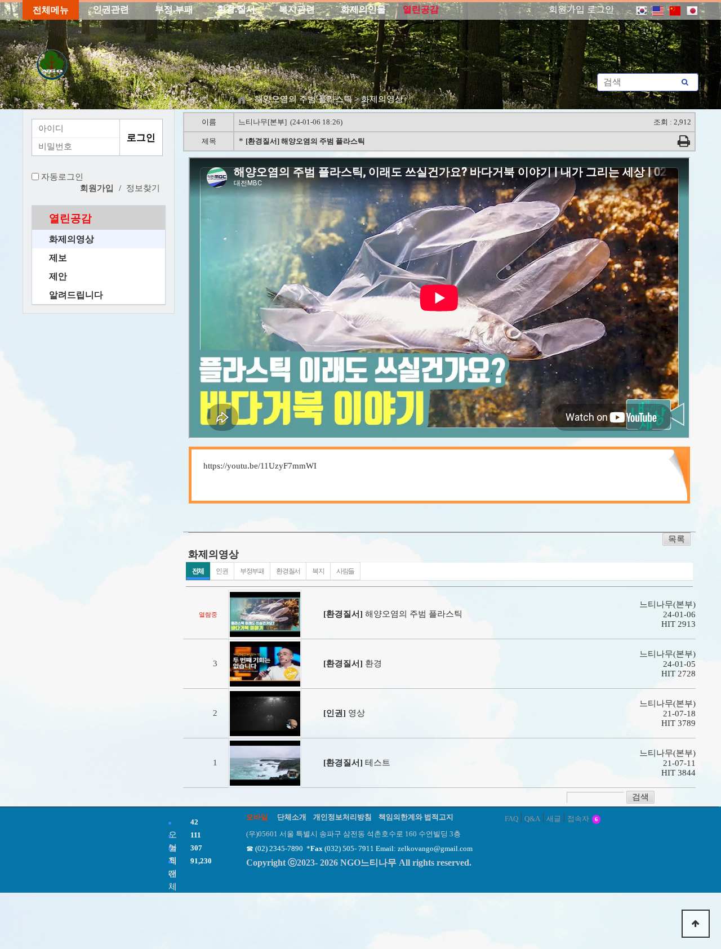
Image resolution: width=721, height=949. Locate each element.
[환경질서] (342, 613)
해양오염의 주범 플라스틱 (413, 613)
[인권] (333, 713)
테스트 (377, 762)
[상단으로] (696, 924)
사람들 (345, 571)
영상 (356, 713)
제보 (58, 257)
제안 (58, 276)
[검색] (685, 82)
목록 (676, 538)
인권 (222, 571)
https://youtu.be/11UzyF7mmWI (260, 465)
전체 (198, 571)
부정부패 (252, 571)
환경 (373, 663)
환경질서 (288, 571)
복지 (318, 571)
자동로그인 (62, 176)
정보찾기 (143, 188)
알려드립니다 (76, 295)
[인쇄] (684, 143)
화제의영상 (71, 239)
